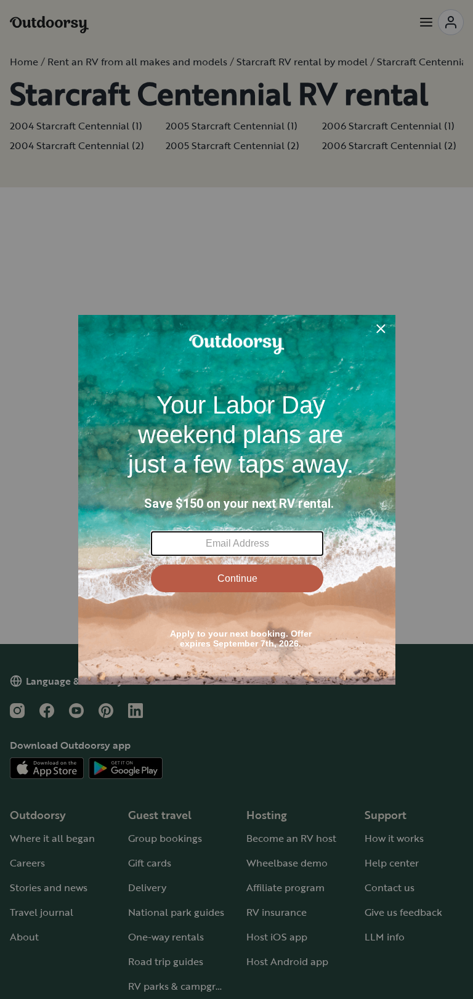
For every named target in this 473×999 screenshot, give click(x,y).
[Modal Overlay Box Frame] (236, 500)
